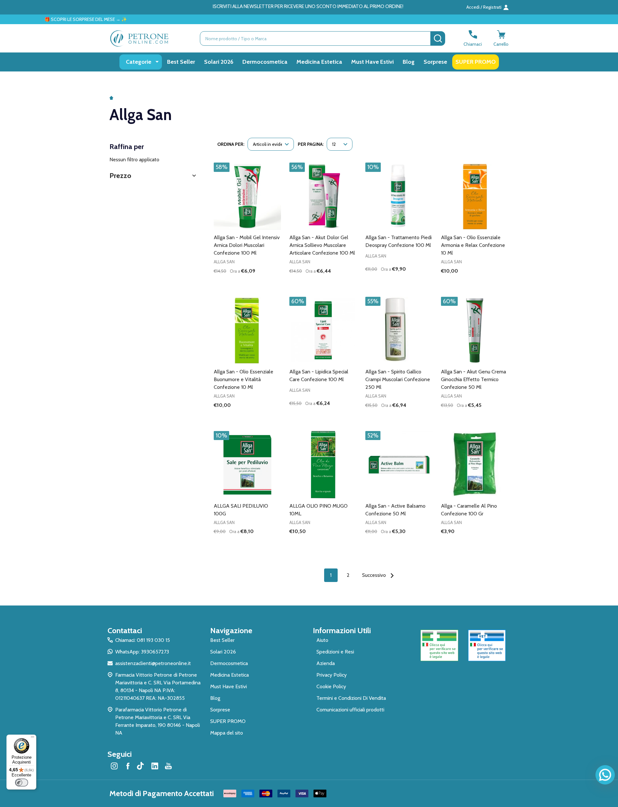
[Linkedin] (155, 766)
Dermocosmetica (264, 61)
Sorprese (435, 61)
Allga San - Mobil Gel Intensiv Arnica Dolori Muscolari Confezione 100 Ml (247, 245)
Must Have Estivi (372, 61)
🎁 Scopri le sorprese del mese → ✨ (53, 19)
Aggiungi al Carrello (259, 282)
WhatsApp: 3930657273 (142, 652)
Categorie (138, 61)
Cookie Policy (331, 686)
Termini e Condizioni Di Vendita (351, 698)
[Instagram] (114, 766)
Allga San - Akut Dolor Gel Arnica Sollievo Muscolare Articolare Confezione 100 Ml (322, 245)
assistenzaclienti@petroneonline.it (153, 663)
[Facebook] (128, 766)
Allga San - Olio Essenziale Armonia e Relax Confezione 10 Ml (473, 245)
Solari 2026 (218, 61)
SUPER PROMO (475, 61)
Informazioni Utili (342, 630)
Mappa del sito (226, 733)
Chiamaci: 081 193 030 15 (142, 640)
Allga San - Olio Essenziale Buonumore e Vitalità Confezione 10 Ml (243, 379)
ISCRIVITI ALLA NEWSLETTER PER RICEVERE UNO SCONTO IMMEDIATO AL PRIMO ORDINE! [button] (308, 6)
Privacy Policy (331, 675)
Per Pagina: (310, 144)
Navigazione (231, 630)
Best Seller (181, 61)
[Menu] (32, 738)
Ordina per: (230, 144)
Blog (409, 61)
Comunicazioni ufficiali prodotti (350, 710)
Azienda (325, 663)
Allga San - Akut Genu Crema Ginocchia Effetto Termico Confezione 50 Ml (473, 379)
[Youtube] (168, 766)
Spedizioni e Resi (335, 652)
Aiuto (322, 640)
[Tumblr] (141, 766)
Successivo (374, 575)
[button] (153, 175)
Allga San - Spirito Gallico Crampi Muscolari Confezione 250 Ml (397, 379)
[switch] (21, 782)
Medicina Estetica (319, 61)
